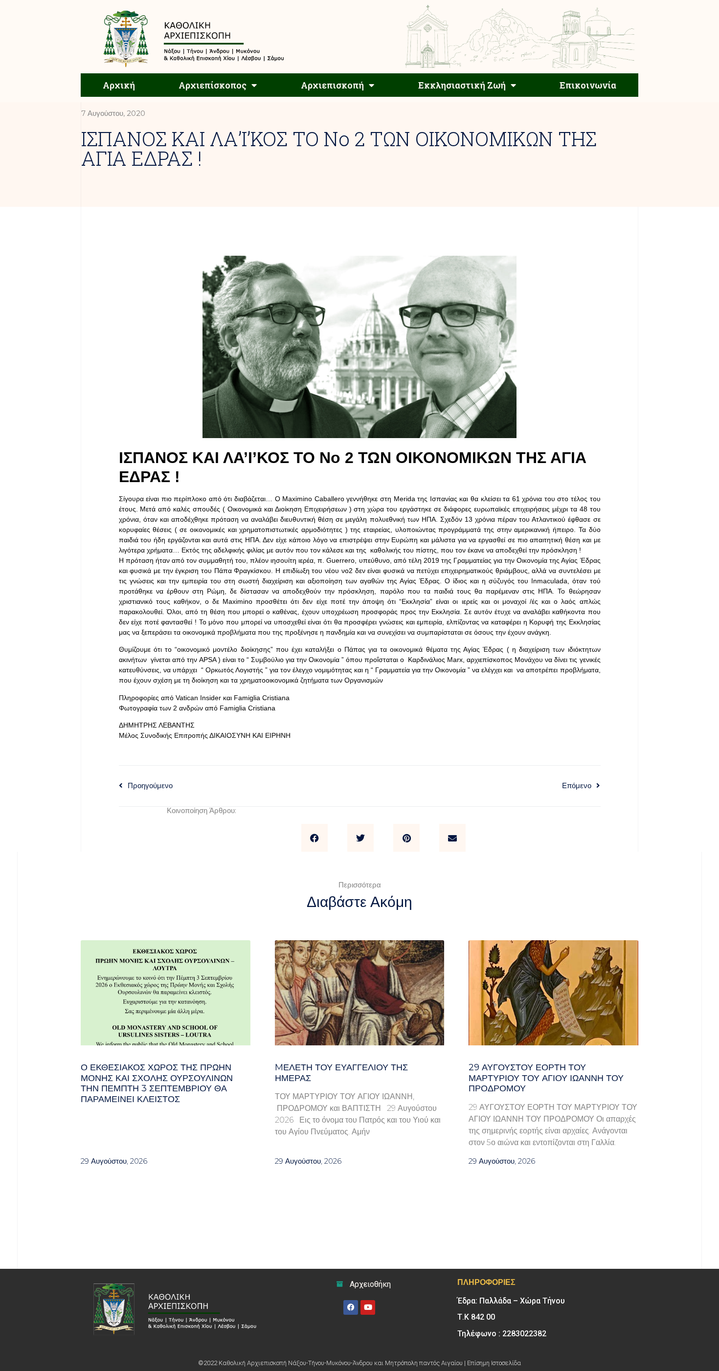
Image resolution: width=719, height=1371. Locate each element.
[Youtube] (367, 1307)
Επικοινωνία (588, 85)
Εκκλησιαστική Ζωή (462, 85)
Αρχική (119, 85)
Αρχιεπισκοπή (332, 85)
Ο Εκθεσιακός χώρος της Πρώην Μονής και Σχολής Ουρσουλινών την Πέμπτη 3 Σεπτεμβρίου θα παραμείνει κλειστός (157, 1083)
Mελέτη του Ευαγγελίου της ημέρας (341, 1073)
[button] (314, 838)
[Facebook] (350, 1307)
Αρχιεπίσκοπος (213, 85)
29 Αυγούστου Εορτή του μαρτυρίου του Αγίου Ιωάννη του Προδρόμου (546, 1078)
